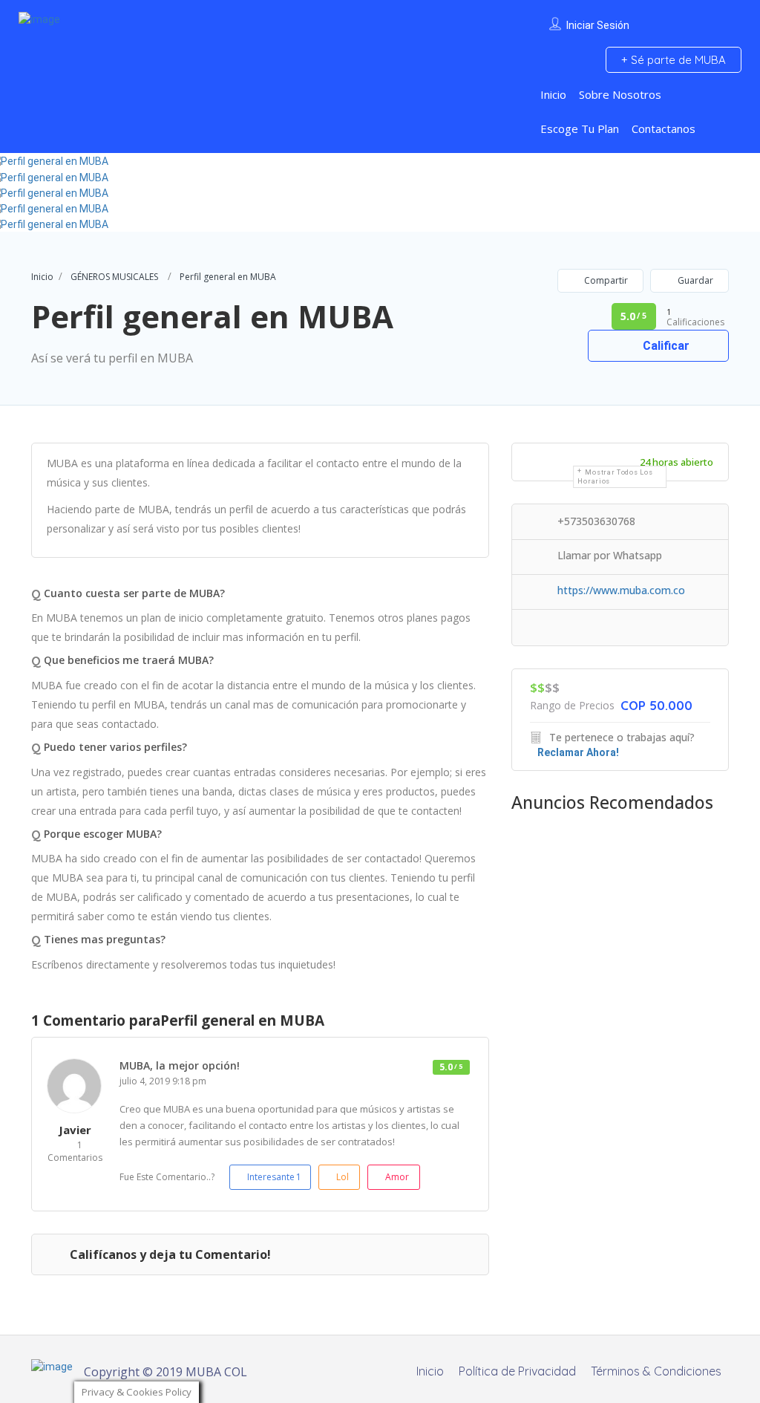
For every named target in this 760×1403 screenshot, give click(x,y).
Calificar (664, 346)
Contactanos (663, 128)
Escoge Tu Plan (579, 128)
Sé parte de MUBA (677, 60)
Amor (397, 1177)
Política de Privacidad (517, 1371)
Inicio (553, 94)
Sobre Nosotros (620, 94)
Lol (342, 1177)
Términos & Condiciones (656, 1371)
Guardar (694, 280)
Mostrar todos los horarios (614, 477)
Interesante (274, 1177)
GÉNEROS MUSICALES (114, 276)
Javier (75, 1129)
